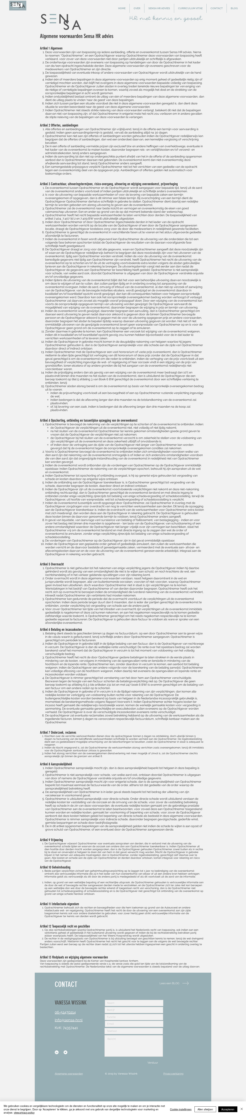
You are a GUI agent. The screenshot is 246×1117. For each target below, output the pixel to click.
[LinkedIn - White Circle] (57, 1052)
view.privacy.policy (24, 1112)
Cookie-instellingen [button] (181, 1109)
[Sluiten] (242, 1109)
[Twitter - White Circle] (65, 1052)
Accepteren (227, 1109)
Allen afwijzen (205, 1109)
